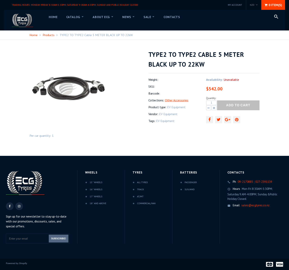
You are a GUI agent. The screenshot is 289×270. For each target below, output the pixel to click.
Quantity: (211, 98)
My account (235, 4)
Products (48, 35)
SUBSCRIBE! (58, 238)
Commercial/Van (146, 203)
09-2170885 (245, 182)
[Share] (209, 119)
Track (140, 189)
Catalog (73, 17)
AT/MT (140, 196)
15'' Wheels (96, 182)
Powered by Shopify (16, 263)
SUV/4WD (190, 189)
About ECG (102, 17)
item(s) (275, 5)
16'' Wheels (96, 189)
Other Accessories (176, 100)
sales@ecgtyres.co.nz (255, 205)
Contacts (172, 17)
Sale (148, 17)
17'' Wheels (96, 196)
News (127, 17)
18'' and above (98, 203)
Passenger (191, 182)
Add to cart (238, 105)
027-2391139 (263, 182)
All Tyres (142, 182)
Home (53, 17)
